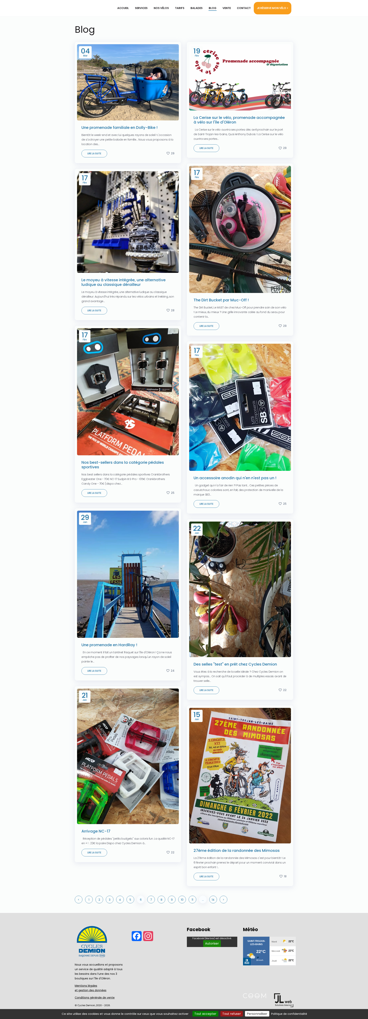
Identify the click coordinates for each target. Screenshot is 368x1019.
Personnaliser (257, 1014)
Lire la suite (94, 153)
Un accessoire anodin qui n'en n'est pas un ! (235, 478)
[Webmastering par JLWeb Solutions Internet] (283, 1006)
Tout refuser (231, 1014)
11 (192, 900)
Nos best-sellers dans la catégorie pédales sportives (122, 465)
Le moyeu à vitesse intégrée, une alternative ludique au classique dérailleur (123, 282)
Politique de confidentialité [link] (289, 1014)
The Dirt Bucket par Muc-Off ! (221, 300)
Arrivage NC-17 (95, 831)
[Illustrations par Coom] (254, 997)
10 (182, 900)
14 (213, 900)
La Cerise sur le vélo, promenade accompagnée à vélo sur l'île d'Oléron (239, 120)
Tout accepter (205, 1014)
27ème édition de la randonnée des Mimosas (237, 850)
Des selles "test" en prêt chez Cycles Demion (235, 664)
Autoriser (212, 943)
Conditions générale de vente (95, 997)
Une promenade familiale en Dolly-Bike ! (119, 127)
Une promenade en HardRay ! (109, 645)
